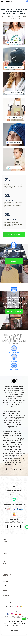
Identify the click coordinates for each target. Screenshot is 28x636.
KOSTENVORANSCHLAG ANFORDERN (14, 260)
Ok (24, 619)
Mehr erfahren (14, 630)
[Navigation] (2, 2)
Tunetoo (4, 563)
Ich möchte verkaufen (14, 311)
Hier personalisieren (14, 234)
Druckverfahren (4, 565)
